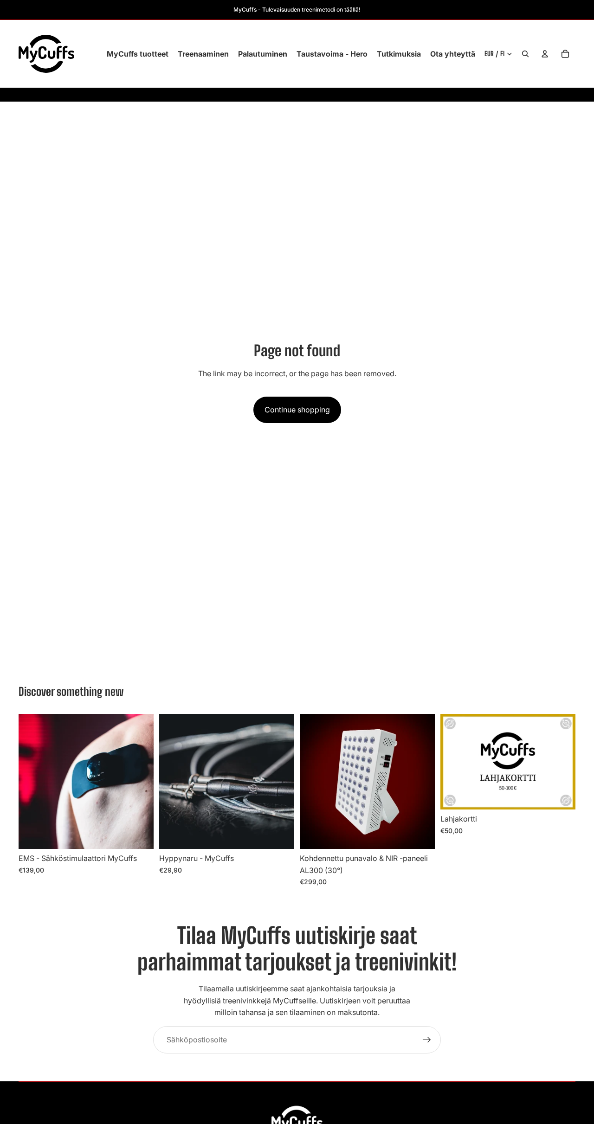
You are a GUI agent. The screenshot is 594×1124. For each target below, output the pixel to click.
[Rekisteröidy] (427, 1040)
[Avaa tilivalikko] (545, 54)
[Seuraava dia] (140, 781)
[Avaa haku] (525, 54)
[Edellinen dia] (32, 781)
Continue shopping (297, 409)
